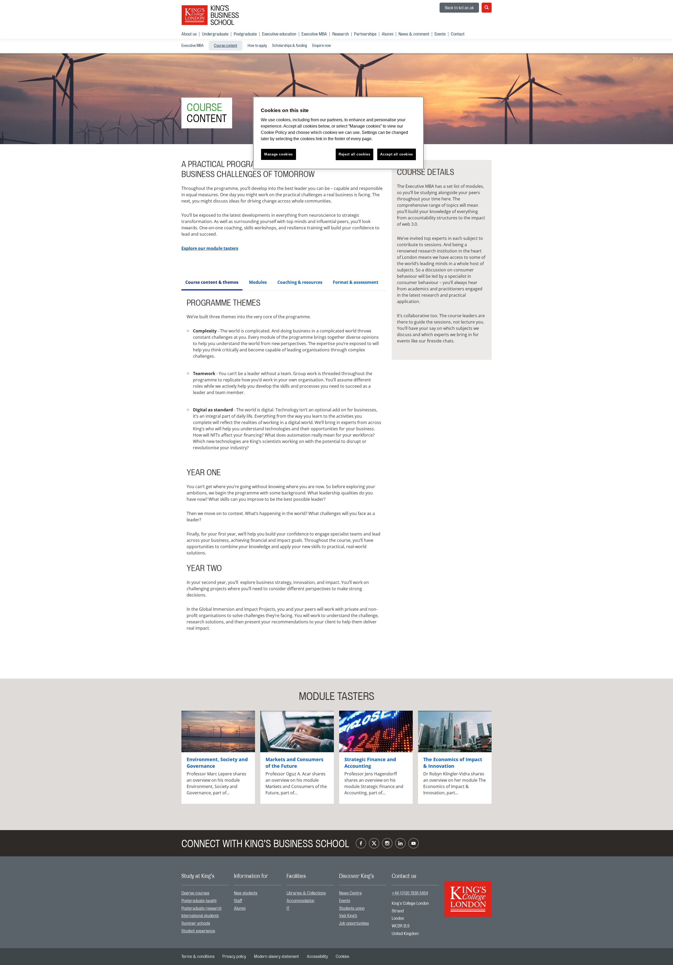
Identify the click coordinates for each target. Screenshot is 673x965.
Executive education (279, 34)
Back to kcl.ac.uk (459, 8)
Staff (238, 901)
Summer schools (195, 923)
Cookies (342, 956)
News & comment (414, 34)
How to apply (257, 46)
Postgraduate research (201, 908)
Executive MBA (314, 34)
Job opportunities (354, 923)
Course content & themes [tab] (211, 282)
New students (245, 893)
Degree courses (195, 893)
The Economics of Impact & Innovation (452, 762)
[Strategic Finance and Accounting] (376, 731)
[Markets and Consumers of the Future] (297, 731)
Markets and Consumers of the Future (294, 762)
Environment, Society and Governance (217, 762)
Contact (458, 34)
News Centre (350, 893)
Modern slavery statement (276, 956)
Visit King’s (348, 916)
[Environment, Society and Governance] (218, 731)
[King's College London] (468, 894)
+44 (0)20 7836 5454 (410, 893)
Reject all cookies (354, 154)
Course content (225, 46)
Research (340, 34)
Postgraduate (245, 34)
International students (200, 916)
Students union (352, 908)
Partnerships (365, 34)
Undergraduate (215, 34)
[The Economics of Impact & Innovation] (455, 731)
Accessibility (317, 956)
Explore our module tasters (209, 248)
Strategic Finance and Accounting (370, 762)
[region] (338, 133)
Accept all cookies (396, 154)
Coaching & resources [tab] (299, 282)
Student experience (198, 931)
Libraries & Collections (306, 893)
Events (440, 34)
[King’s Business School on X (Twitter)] (374, 843)
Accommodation (300, 901)
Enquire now (321, 46)
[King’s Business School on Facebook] (361, 843)
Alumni (387, 34)
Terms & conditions (198, 956)
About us (189, 34)
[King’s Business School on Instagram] (387, 843)
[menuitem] (191, 34)
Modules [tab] (258, 282)
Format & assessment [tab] (355, 282)
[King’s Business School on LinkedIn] (400, 843)
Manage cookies (278, 154)
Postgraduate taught (199, 901)
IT (288, 908)
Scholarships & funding (289, 46)
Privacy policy (234, 956)
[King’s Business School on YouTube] (413, 843)
